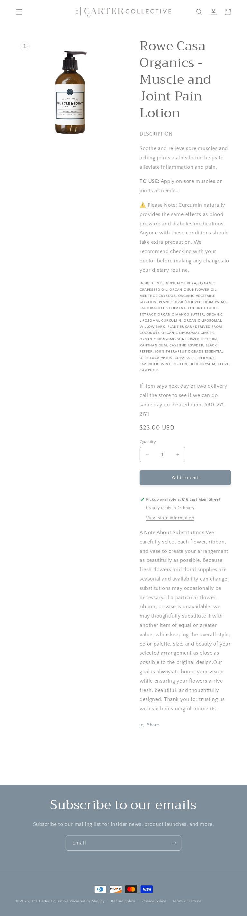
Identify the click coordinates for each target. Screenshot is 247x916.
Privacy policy (154, 901)
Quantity (148, 441)
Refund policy (123, 901)
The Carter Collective (50, 901)
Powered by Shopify (87, 901)
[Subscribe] (174, 843)
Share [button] (153, 725)
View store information (170, 518)
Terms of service (187, 901)
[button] (19, 12)
